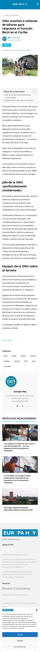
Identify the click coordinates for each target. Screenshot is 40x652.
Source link (7, 340)
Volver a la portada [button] (10, 15)
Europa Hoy (15, 37)
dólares (23, 356)
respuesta (7, 366)
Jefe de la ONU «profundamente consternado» (18, 96)
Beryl (5, 356)
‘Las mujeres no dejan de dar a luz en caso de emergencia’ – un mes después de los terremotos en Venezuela (19, 447)
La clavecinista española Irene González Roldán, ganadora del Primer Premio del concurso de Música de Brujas (17, 574)
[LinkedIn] (22, 406)
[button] (37, 610)
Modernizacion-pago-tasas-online (14, 555)
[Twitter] (17, 406)
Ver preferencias (20, 647)
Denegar (20, 641)
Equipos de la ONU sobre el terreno (19, 100)
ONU (26, 361)
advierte (4, 603)
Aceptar (20, 635)
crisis (34, 603)
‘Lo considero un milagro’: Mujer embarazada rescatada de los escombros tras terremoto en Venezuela (17, 479)
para (33, 361)
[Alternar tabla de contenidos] (32, 91)
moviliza (17, 361)
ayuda (9, 603)
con (19, 602)
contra (29, 603)
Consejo (23, 603)
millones (7, 361)
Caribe (14, 356)
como (14, 603)
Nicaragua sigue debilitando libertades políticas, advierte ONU (18, 508)
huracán (33, 356)
